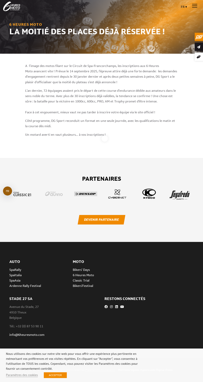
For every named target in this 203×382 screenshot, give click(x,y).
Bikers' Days (81, 270)
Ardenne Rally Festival (25, 286)
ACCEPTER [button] (55, 375)
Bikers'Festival (83, 286)
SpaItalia (15, 275)
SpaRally (15, 270)
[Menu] (195, 6)
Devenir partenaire (101, 220)
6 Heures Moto (83, 275)
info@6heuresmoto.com (26, 335)
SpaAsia (14, 280)
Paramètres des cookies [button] (22, 375)
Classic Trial (81, 280)
